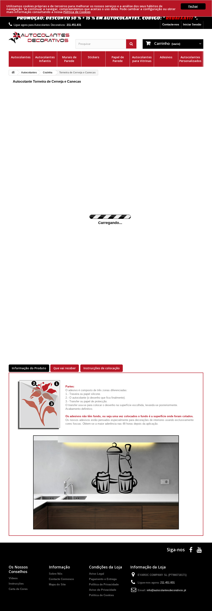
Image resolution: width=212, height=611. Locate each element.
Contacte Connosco (61, 579)
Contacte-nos (170, 24)
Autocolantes (20, 57)
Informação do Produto (29, 368)
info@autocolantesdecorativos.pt (166, 590)
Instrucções (16, 583)
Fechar (193, 6)
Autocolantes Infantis (45, 59)
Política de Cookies (76, 12)
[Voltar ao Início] (13, 72)
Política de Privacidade (104, 584)
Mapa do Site (57, 584)
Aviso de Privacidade (102, 589)
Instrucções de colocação (101, 368)
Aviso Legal (96, 573)
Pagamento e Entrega (103, 579)
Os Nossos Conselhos (18, 569)
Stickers (93, 57)
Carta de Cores (18, 589)
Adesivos (166, 57)
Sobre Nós (55, 573)
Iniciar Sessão (192, 24)
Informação (59, 567)
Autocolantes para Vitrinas (142, 59)
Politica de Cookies (101, 595)
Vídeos (13, 578)
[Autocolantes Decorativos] (39, 37)
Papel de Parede (118, 59)
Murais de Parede (69, 59)
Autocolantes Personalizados (190, 59)
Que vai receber (64, 368)
